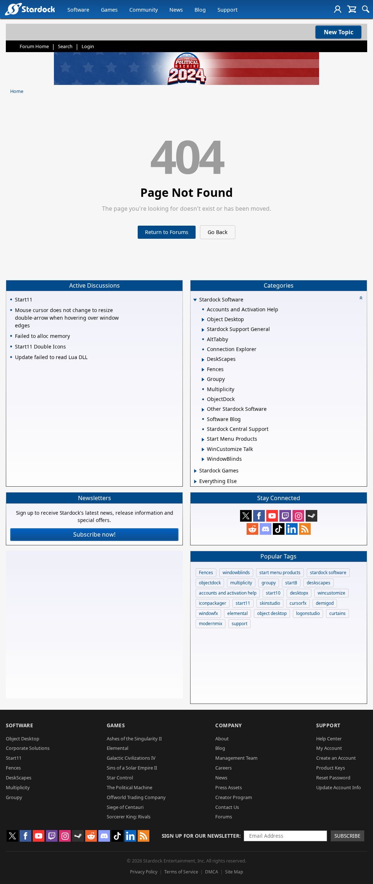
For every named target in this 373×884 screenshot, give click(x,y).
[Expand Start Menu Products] (203, 439)
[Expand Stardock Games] (195, 471)
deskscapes (318, 583)
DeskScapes (18, 777)
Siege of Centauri (125, 807)
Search (65, 46)
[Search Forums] (365, 9)
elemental (237, 613)
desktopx (299, 593)
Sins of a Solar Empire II (132, 767)
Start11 (13, 758)
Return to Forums (166, 232)
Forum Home (34, 46)
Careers (223, 767)
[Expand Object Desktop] (203, 320)
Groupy (14, 797)
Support (227, 9)
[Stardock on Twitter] (245, 515)
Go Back (218, 232)
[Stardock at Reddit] (252, 529)
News (176, 9)
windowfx (208, 613)
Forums (223, 816)
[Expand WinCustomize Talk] (203, 449)
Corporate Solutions (28, 748)
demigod (325, 603)
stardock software (328, 572)
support (239, 623)
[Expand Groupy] (203, 379)
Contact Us (227, 807)
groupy (269, 583)
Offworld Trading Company (136, 797)
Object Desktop (22, 738)
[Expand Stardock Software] (195, 300)
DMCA (211, 872)
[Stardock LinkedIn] (291, 529)
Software (78, 9)
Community (143, 9)
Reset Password (333, 777)
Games (109, 9)
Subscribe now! (94, 534)
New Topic (338, 32)
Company (228, 725)
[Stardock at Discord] (265, 529)
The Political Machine (129, 787)
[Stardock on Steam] (311, 515)
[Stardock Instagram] (298, 515)
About (222, 738)
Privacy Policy (143, 872)
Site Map (234, 872)
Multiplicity (18, 787)
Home (16, 91)
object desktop (272, 613)
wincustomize (331, 593)
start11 (243, 603)
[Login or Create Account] (337, 9)
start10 (273, 593)
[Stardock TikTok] (278, 529)
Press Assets (228, 787)
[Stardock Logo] (30, 9)
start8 (291, 583)
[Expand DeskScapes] (203, 360)
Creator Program (233, 797)
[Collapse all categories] (361, 297)
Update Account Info (338, 787)
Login (88, 46)
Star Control (120, 777)
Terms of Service (181, 872)
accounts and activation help (227, 593)
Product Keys (330, 767)
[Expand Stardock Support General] (203, 330)
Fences (206, 572)
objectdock (210, 583)
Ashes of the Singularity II (134, 738)
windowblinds (236, 572)
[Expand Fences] (203, 369)
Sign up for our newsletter (200, 835)
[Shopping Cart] (351, 9)
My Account (329, 748)
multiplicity (241, 583)
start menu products (280, 572)
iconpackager (212, 603)
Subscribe (347, 835)
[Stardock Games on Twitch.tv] (285, 515)
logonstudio (308, 613)
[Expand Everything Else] (195, 481)
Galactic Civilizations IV (131, 758)
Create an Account (336, 758)
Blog (200, 9)
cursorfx (298, 603)
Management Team (236, 758)
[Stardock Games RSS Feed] (304, 529)
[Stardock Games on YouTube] (272, 515)
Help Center (329, 738)
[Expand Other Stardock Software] (203, 410)
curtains (337, 613)
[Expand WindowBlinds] (203, 459)
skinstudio (270, 603)
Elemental (117, 748)
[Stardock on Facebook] (259, 515)
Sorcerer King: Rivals (128, 816)
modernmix (210, 623)
